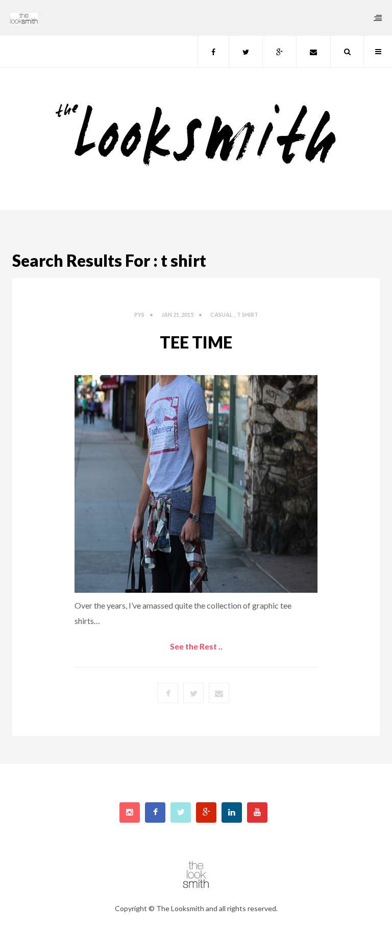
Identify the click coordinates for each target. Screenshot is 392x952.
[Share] (219, 693)
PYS (139, 314)
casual (221, 314)
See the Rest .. (196, 646)
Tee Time (196, 342)
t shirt (247, 314)
